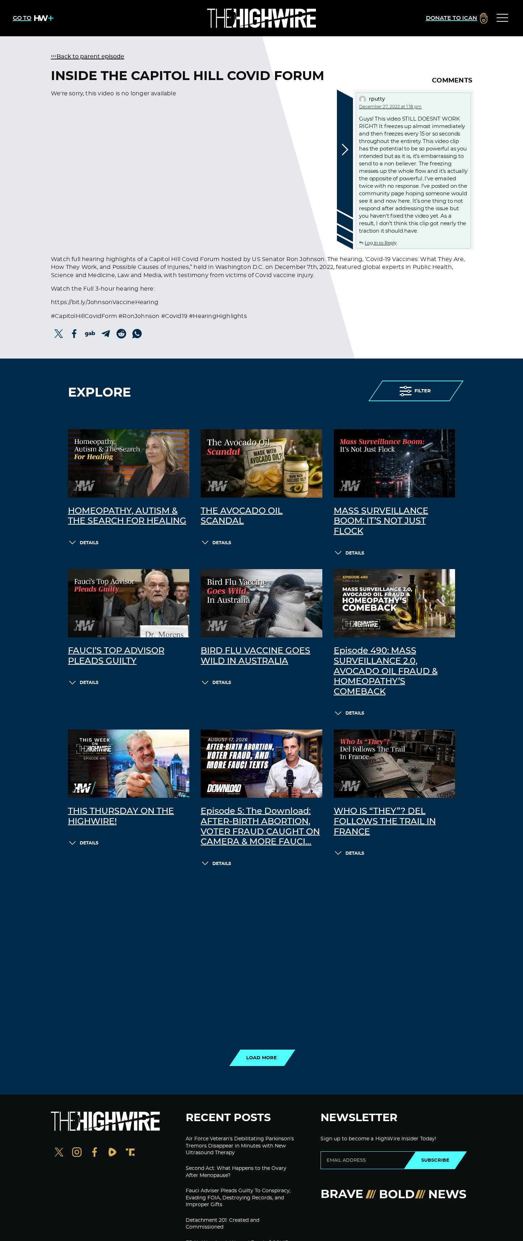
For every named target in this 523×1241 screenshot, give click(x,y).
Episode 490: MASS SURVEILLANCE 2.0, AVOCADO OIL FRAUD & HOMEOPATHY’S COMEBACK (386, 671)
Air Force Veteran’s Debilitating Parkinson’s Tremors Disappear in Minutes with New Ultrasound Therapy (240, 1145)
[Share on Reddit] (121, 333)
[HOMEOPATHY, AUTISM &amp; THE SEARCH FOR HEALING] (128, 463)
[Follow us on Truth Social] (130, 1153)
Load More (261, 1057)
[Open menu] (502, 18)
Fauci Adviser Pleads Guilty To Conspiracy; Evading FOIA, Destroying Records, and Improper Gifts (238, 1197)
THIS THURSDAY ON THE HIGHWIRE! (121, 816)
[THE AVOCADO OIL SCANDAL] (261, 463)
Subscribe (435, 1160)
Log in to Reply (381, 243)
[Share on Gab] (90, 333)
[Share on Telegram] (105, 333)
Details (89, 543)
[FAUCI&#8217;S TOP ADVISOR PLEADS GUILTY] (128, 603)
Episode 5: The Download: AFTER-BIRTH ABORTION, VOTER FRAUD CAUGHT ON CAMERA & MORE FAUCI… (260, 826)
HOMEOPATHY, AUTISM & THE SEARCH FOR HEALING (127, 516)
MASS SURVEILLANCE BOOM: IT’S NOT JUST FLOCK (381, 521)
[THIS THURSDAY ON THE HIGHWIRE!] (128, 764)
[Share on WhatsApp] (137, 333)
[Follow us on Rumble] (112, 1153)
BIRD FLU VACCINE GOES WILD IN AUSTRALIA (255, 656)
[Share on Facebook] (74, 333)
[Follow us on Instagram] (77, 1153)
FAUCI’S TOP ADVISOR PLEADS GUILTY (116, 656)
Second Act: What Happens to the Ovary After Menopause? (236, 1172)
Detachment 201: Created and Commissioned (222, 1224)
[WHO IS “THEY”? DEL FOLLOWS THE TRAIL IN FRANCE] (394, 764)
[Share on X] (59, 333)
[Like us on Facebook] (94, 1153)
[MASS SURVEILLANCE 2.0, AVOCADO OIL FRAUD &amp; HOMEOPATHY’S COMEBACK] (394, 603)
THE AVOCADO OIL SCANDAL (241, 516)
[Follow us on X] (59, 1153)
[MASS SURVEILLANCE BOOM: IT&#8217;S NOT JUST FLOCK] (394, 463)
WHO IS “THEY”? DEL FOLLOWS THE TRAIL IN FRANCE (385, 821)
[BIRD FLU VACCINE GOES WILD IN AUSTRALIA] (261, 603)
